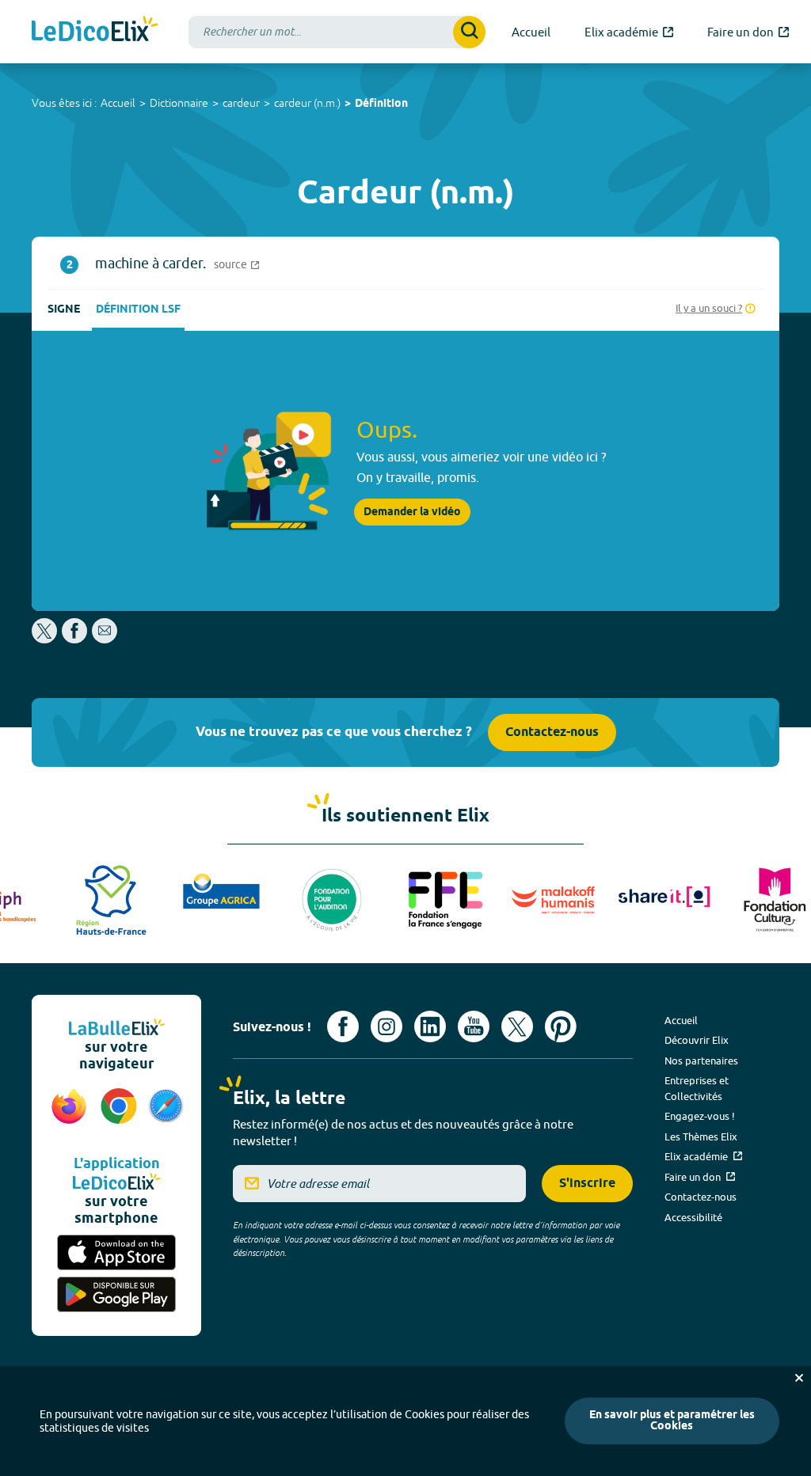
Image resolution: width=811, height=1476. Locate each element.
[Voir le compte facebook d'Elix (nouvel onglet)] (343, 1026)
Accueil (118, 103)
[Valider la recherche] (469, 32)
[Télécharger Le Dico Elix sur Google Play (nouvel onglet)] (116, 1294)
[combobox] (336, 32)
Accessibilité (693, 1217)
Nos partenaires (701, 1060)
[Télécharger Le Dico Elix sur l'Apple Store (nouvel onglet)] (116, 1252)
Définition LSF (138, 309)
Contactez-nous (552, 732)
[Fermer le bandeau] (799, 1378)
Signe (64, 309)
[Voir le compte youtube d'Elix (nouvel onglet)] (473, 1026)
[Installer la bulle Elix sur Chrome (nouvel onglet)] (119, 1114)
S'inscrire (587, 1183)
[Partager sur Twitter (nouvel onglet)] (45, 639)
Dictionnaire (179, 103)
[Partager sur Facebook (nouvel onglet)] (74, 639)
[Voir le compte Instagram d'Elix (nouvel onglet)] (386, 1026)
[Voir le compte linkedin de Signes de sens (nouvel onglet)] (430, 1026)
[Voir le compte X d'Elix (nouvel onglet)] (517, 1026)
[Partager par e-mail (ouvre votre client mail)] (104, 639)
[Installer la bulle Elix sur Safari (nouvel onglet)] (166, 1114)
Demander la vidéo (412, 512)
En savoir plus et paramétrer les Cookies (672, 1421)
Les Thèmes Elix (700, 1136)
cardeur (241, 103)
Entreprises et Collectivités (696, 1088)
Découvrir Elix (696, 1040)
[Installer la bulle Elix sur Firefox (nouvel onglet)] (69, 1114)
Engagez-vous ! (699, 1116)
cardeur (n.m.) (307, 103)
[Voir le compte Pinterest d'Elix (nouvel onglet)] (561, 1026)
